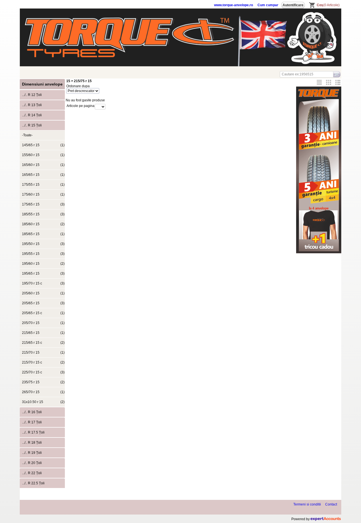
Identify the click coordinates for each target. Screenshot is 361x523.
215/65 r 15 (43, 333)
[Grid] (328, 82)
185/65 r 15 (43, 234)
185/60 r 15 (43, 224)
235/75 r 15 (43, 382)
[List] (337, 82)
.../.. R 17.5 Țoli (33, 432)
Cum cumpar (267, 5)
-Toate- (27, 135)
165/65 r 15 (43, 175)
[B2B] (319, 82)
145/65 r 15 (43, 145)
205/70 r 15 (43, 323)
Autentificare (293, 5)
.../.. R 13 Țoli (32, 105)
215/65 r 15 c (43, 343)
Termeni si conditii (307, 504)
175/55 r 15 (43, 185)
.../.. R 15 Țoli (32, 125)
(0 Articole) (328, 5)
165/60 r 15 (43, 165)
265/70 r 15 (43, 392)
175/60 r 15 (43, 194)
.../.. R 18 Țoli (32, 443)
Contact (331, 504)
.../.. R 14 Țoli (32, 115)
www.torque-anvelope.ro (233, 5)
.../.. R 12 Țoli (32, 95)
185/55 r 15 (43, 214)
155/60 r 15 (43, 155)
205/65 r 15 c (43, 313)
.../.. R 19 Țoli (32, 453)
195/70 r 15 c (43, 283)
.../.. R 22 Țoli (32, 473)
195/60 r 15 (43, 264)
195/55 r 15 (43, 254)
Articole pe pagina (80, 106)
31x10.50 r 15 (43, 402)
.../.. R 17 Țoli (32, 422)
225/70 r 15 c (43, 372)
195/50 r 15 (43, 244)
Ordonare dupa (78, 86)
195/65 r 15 (43, 273)
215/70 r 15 (43, 352)
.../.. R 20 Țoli (32, 463)
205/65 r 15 (43, 303)
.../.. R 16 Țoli (32, 412)
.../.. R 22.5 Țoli (33, 483)
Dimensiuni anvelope (42, 84)
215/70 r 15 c (43, 362)
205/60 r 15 (43, 293)
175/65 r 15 (43, 204)
